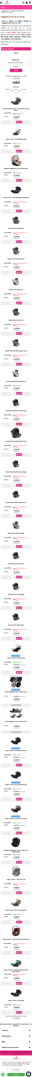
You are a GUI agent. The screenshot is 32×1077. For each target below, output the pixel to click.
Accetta (16, 1074)
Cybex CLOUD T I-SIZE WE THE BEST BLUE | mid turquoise (16, 970)
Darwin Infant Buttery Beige (16, 533)
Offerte (3, 7)
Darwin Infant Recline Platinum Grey (16, 351)
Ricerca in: (16, 60)
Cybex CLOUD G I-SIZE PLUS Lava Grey (16, 818)
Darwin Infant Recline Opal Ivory (16, 381)
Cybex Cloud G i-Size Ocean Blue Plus (16, 784)
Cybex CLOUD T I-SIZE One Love (16, 879)
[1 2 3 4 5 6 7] (13, 765)
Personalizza (16, 1069)
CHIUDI (30, 1062)
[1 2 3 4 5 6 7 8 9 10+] (13, 122)
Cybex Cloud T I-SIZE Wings (16, 1000)
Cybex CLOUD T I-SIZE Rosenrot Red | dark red (16, 939)
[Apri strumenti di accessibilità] (28, 1074)
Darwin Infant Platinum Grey (16, 259)
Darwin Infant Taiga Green (16, 625)
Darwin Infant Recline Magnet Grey (16, 441)
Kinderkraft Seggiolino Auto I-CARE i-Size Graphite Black (16, 851)
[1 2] (13, 151)
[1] (13, 393)
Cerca (16, 53)
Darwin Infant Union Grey (16, 320)
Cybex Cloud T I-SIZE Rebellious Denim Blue (16, 197)
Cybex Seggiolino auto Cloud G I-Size (16, 692)
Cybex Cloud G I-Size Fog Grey (16, 658)
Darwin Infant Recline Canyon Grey (16, 410)
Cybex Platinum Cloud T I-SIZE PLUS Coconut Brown (16, 109)
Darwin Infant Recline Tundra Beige (15, 472)
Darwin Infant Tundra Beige (16, 594)
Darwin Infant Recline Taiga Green (16, 502)
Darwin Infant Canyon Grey (16, 563)
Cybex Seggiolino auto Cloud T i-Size (16, 721)
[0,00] (30, 2)
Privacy (21, 1065)
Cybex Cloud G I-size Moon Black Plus (16, 750)
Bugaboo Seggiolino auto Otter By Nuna (16, 168)
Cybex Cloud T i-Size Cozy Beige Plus (16, 910)
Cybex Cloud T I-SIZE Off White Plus (16, 139)
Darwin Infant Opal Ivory (16, 289)
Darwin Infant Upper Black (16, 228)
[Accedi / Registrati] (27, 2)
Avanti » (18, 78)
